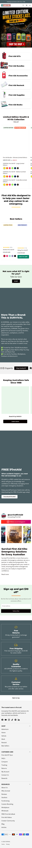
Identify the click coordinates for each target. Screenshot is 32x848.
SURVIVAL (7, 841)
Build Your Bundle (7, 39)
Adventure (4, 729)
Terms (3, 844)
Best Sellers (5, 31)
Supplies (4, 26)
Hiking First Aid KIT (22, 250)
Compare (4, 762)
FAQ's (3, 758)
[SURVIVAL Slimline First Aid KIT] (9, 233)
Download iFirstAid (9, 496)
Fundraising (5, 801)
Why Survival (5, 791)
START (16, 281)
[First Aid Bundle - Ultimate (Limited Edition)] (15, 143)
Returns (4, 768)
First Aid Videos (6, 817)
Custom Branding (7, 804)
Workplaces (5, 807)
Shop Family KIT (11, 368)
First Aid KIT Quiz (7, 755)
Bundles (4, 14)
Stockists (4, 797)
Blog (2, 824)
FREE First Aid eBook (8, 814)
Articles (3, 827)
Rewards (4, 778)
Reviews (4, 794)
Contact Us (5, 775)
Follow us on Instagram (17, 522)
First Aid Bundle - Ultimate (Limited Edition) (15, 157)
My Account (5, 772)
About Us (4, 788)
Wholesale (4, 811)
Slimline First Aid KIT (8, 249)
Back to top (16, 698)
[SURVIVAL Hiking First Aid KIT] (23, 233)
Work (3, 739)
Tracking (4, 765)
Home (3, 733)
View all (16, 122)
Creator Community (8, 821)
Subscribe (16, 611)
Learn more (15, 421)
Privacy (8, 844)
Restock (4, 22)
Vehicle (3, 736)
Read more (5, 574)
